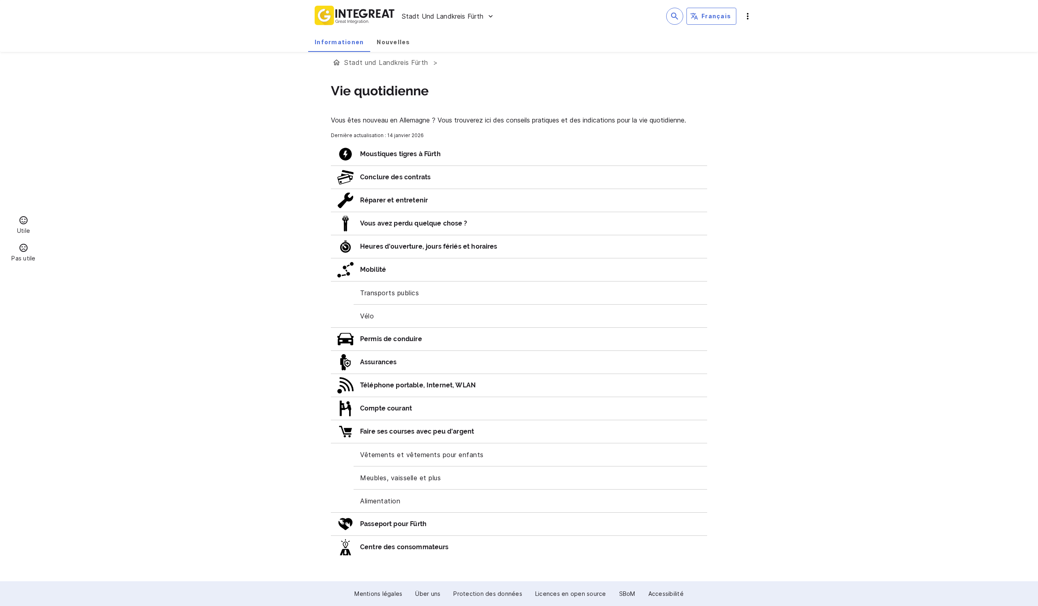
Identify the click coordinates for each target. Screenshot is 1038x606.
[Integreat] (355, 16)
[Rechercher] (674, 16)
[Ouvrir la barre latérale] (748, 16)
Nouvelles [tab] (393, 42)
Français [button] (716, 16)
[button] (23, 226)
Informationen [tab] (339, 42)
